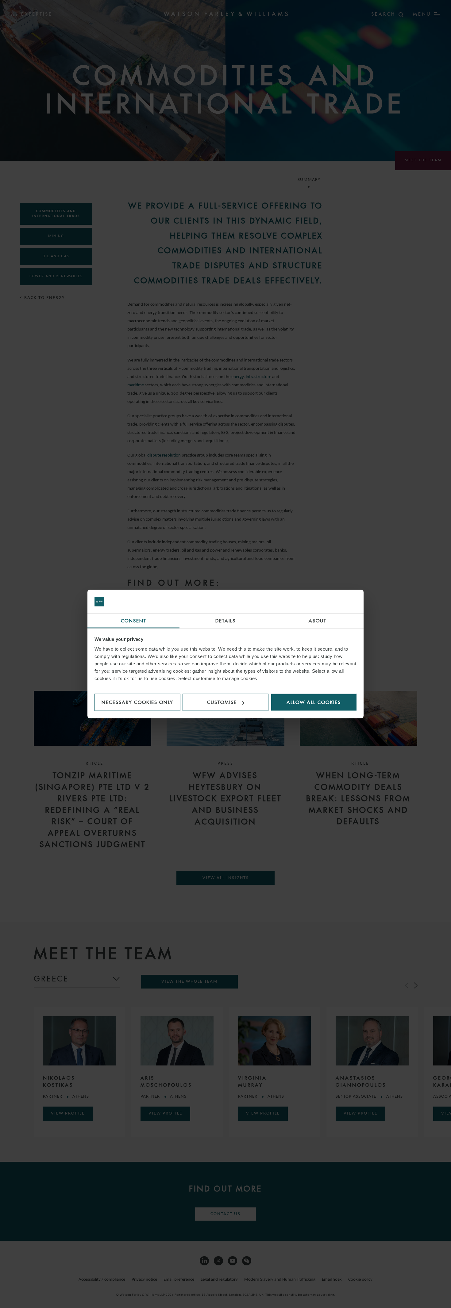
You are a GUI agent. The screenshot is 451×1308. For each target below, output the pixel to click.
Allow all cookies (314, 702)
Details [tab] (225, 620)
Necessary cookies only (137, 702)
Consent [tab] (133, 620)
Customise (222, 702)
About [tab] (317, 620)
